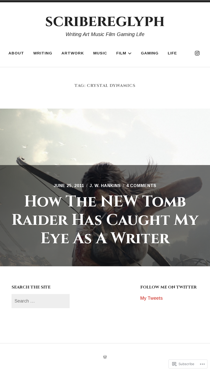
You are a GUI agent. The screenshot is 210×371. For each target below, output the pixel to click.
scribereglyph (105, 21)
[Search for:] (40, 301)
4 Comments (141, 185)
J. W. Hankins (105, 185)
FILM (121, 53)
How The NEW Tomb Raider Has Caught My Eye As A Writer (105, 220)
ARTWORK (72, 53)
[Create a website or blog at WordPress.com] (105, 357)
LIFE (172, 53)
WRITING (42, 53)
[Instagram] (197, 53)
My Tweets (151, 298)
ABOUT (16, 53)
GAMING (150, 53)
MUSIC (100, 53)
